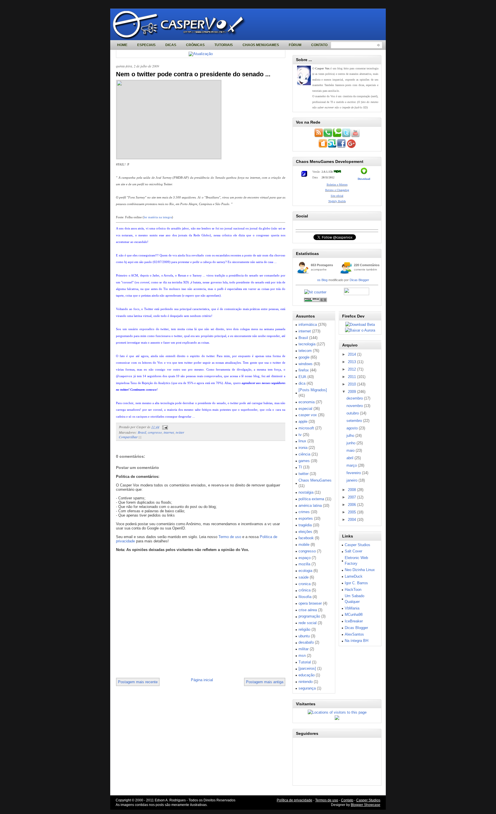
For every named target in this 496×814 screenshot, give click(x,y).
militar (304, 649)
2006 (352, 505)
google (304, 357)
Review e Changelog (337, 190)
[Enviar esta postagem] (164, 426)
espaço (305, 558)
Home (122, 45)
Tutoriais (223, 45)
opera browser (310, 603)
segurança (307, 688)
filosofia (305, 597)
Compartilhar (128, 437)
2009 (352, 392)
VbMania (352, 608)
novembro (355, 406)
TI (300, 467)
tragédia (305, 525)
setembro (354, 420)
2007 (352, 497)
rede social (308, 623)
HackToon (353, 589)
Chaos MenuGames (261, 45)
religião (304, 629)
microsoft (306, 428)
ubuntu (304, 636)
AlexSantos (354, 634)
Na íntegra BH (356, 640)
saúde (304, 577)
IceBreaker (354, 621)
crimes (304, 512)
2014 (352, 354)
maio (351, 450)
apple (303, 421)
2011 (352, 377)
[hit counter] (315, 292)
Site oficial (337, 195)
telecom (305, 350)
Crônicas (195, 45)
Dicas (170, 45)
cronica (305, 584)
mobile (304, 544)
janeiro (352, 480)
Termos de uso (326, 800)
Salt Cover (353, 551)
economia (307, 402)
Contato (319, 45)
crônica (305, 590)
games (304, 461)
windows (306, 364)
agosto (352, 428)
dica (302, 383)
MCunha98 (354, 614)
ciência (304, 454)
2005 (352, 512)
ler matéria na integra (158, 217)
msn (302, 655)
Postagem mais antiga (264, 682)
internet (169, 432)
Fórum (295, 45)
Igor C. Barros (356, 583)
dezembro (355, 398)
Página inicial (202, 680)
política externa (311, 499)
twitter (180, 432)
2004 (352, 519)
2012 (352, 369)
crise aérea (308, 610)
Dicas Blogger (359, 280)
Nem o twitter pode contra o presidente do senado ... (193, 74)
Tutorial (305, 662)
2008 (352, 490)
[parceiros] (307, 668)
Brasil (142, 432)
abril (350, 458)
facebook (306, 538)
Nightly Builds (337, 201)
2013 (352, 362)
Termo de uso (229, 537)
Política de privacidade (294, 800)
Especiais (146, 45)
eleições (305, 531)
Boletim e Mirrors (337, 184)
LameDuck (354, 576)
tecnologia (307, 344)
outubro (353, 413)
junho (351, 443)
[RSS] (318, 136)
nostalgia (306, 492)
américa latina (310, 505)
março (352, 465)
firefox (304, 370)
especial (305, 408)
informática (308, 324)
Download (364, 178)
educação (307, 675)
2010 (352, 384)
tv (300, 435)
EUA (302, 377)
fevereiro (354, 473)
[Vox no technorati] (337, 136)
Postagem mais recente (138, 682)
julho (350, 435)
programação (309, 616)
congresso (155, 432)
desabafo (306, 642)
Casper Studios (357, 545)
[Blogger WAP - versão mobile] (327, 136)
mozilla (304, 564)
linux (302, 441)
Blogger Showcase (365, 805)
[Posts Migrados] (313, 390)
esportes (306, 518)
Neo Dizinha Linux (360, 570)
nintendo (306, 681)
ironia (303, 447)
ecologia (305, 570)
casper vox (308, 415)
